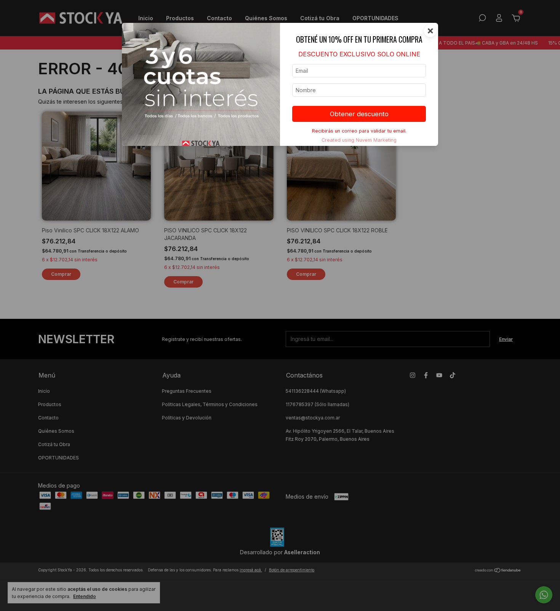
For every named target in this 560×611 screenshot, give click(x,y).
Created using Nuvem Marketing (359, 140)
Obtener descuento (359, 114)
